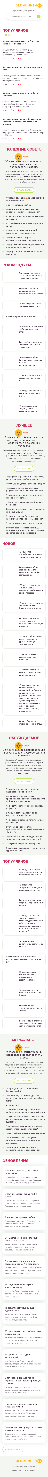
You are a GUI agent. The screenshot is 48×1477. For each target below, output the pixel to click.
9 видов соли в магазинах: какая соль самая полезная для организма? (24, 1127)
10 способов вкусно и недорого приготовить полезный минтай (30, 672)
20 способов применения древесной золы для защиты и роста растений (24, 837)
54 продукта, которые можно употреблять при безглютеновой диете (30, 872)
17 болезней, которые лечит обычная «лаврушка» (25, 821)
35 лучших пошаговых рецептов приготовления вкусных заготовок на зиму (22, 959)
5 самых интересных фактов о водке (24, 523)
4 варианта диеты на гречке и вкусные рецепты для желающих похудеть (31, 622)
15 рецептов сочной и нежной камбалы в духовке (25, 807)
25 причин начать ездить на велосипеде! (19, 1355)
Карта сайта (23, 1470)
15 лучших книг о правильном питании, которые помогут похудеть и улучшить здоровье (25, 1119)
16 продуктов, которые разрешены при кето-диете (30, 393)
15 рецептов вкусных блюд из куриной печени (20, 1309)
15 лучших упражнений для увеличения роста (30, 304)
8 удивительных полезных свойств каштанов (20, 94)
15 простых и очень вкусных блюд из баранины (24, 503)
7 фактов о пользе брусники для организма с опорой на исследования (24, 517)
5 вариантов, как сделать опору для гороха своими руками (31, 903)
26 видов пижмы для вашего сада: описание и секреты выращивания (23, 210)
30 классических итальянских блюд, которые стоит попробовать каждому (24, 164)
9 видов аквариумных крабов (20, 1217)
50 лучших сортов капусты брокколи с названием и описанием (21, 42)
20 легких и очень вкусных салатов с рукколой (27, 657)
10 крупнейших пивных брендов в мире (25, 1133)
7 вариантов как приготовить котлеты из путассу (31, 944)
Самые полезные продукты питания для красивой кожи (23, 1428)
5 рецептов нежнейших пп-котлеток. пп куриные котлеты (25, 849)
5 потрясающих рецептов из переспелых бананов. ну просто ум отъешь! (23, 1381)
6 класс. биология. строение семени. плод (30, 722)
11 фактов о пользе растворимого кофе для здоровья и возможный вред (25, 1110)
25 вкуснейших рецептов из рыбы (23, 843)
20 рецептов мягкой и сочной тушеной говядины (25, 252)
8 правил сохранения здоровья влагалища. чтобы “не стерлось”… (22, 1262)
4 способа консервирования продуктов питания (25, 224)
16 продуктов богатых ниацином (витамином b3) (22, 1089)
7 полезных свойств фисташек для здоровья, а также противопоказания (31, 361)
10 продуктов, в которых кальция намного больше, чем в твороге (31, 605)
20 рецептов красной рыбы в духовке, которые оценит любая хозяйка (25, 477)
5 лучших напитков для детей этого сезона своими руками (24, 496)
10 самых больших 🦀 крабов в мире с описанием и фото (25, 199)
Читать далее (24, 190)
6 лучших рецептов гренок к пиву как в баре (22, 68)
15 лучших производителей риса (20, 316)
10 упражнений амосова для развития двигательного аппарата (25, 245)
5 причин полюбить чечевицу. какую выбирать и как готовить (31, 291)
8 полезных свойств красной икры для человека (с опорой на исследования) (29, 571)
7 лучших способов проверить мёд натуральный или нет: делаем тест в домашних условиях (24, 441)
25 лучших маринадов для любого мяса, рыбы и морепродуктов (23, 231)
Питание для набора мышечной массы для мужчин (21, 1405)
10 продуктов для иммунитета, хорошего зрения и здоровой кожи (23, 1148)
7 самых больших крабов (18, 205)
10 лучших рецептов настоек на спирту (25, 484)
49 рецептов (12, 1105)
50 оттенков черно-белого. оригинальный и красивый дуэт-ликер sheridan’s (25, 829)
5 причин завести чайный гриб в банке (21, 1195)
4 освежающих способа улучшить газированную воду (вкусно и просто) (30, 1023)
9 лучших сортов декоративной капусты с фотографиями (21, 814)
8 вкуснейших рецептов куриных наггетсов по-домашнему (30, 344)
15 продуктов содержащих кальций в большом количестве (30, 887)
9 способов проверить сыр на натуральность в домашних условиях (30, 275)
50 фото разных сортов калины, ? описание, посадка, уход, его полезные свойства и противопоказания (25, 530)
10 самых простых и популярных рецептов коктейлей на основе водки (24, 489)
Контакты (33, 1470)
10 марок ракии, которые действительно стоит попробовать (23, 238)
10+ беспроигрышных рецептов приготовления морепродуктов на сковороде (23, 1140)
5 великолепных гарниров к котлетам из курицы (30, 1008)
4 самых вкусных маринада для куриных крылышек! (26, 217)
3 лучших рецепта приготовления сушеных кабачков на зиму (23, 790)
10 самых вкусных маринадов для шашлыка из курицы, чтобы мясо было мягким (25, 1098)
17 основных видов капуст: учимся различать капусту (28, 408)
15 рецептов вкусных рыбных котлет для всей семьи (24, 1332)
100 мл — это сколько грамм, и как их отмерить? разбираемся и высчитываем (31, 589)
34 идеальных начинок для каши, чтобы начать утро (22, 1239)
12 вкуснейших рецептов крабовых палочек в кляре (31, 329)
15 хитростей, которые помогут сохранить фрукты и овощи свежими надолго (30, 640)
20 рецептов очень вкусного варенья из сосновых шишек (25, 510)
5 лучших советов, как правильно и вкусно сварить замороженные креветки (24, 752)
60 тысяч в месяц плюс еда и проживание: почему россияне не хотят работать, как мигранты (25, 799)
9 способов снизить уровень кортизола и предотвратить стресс (24, 1054)
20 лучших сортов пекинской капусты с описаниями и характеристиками (29, 976)
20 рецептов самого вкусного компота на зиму (20, 1285)
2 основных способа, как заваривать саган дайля (23, 1172)
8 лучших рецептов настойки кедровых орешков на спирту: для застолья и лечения (22, 121)
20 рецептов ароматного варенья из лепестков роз (31, 378)
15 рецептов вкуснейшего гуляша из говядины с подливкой (30, 554)
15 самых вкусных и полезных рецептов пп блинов (30, 992)
